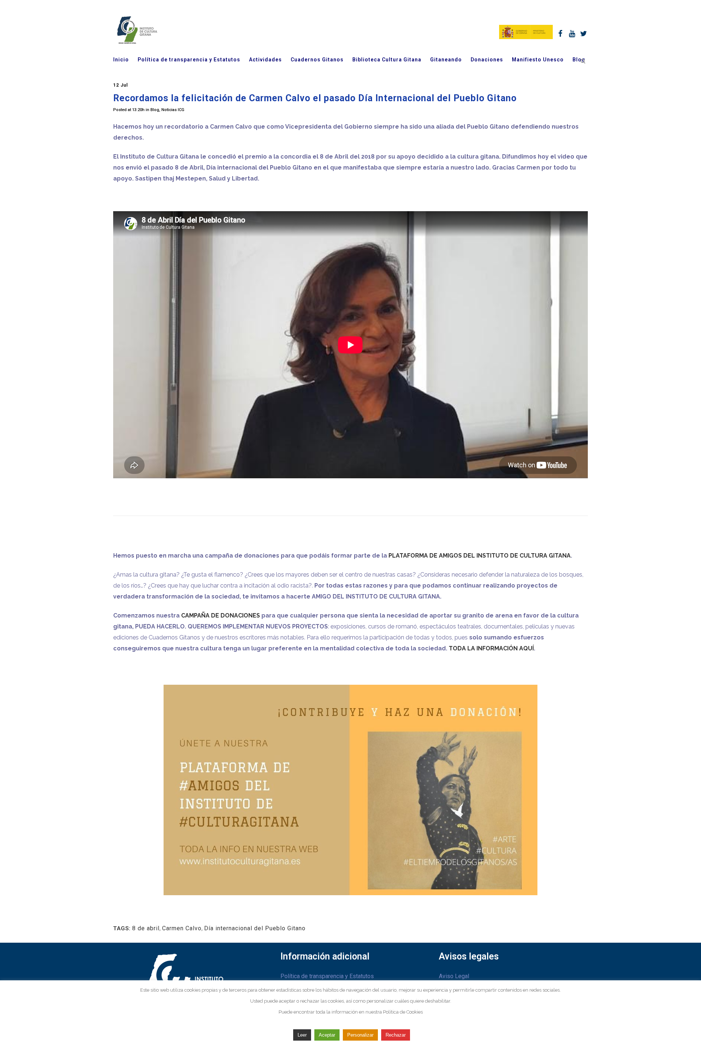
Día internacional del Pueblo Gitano (255, 928)
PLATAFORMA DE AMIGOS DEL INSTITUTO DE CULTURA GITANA (479, 555)
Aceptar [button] (327, 1035)
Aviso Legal (454, 976)
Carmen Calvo (182, 928)
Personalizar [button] (360, 1035)
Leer (302, 1035)
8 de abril (146, 928)
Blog (154, 109)
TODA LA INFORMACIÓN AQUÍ (491, 648)
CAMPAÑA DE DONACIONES (220, 615)
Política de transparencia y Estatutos (327, 976)
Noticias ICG (172, 109)
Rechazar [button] (396, 1035)
